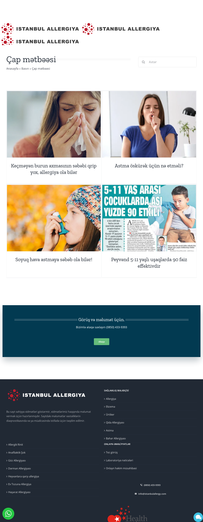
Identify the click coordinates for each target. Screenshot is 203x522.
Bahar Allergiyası (116, 438)
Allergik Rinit (15, 444)
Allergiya (111, 399)
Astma (110, 430)
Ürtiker (110, 414)
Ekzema (110, 406)
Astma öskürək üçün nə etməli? (149, 166)
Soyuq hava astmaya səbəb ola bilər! (53, 259)
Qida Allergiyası (115, 422)
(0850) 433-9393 (116, 327)
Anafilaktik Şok (16, 452)
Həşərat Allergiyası (19, 492)
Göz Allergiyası (17, 460)
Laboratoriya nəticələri (119, 460)
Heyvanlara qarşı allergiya (23, 476)
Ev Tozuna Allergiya (19, 484)
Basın (25, 68)
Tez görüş (112, 452)
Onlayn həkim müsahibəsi (121, 468)
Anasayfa (12, 68)
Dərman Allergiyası (19, 468)
